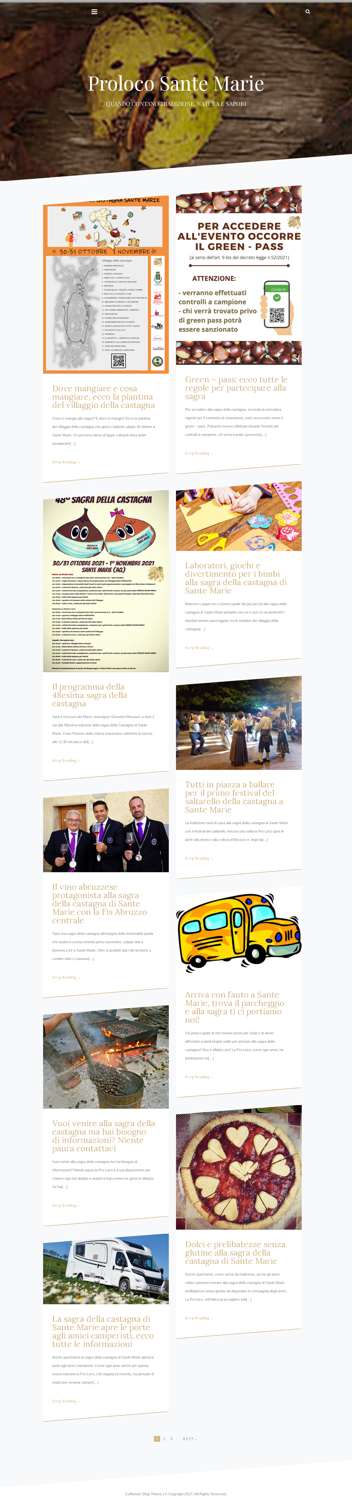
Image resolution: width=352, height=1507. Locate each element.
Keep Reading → (66, 462)
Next (188, 1439)
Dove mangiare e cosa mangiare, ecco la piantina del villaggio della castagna (103, 396)
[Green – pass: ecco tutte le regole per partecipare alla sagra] (239, 275)
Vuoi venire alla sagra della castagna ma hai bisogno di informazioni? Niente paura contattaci (103, 1136)
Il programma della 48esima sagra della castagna (89, 695)
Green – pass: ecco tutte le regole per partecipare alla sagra (236, 387)
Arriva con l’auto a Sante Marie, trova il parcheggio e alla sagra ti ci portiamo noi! (234, 1007)
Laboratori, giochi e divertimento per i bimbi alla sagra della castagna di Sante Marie (236, 578)
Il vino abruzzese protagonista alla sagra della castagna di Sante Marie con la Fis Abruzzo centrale (99, 903)
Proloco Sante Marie (176, 82)
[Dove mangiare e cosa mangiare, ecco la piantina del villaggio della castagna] (106, 285)
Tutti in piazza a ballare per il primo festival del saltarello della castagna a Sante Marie (234, 797)
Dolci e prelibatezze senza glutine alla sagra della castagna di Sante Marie (235, 1252)
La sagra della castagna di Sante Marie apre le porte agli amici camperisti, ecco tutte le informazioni (103, 1331)
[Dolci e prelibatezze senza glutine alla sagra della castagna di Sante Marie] (239, 1167)
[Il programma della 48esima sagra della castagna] (106, 581)
